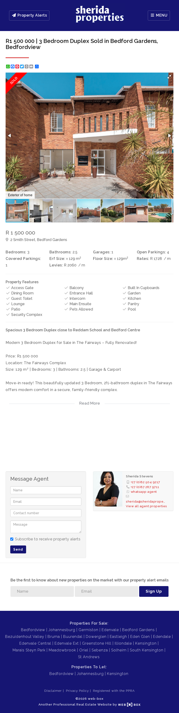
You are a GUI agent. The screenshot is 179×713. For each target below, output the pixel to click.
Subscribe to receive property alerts (47, 539)
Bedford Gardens (138, 630)
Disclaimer (53, 690)
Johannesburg (61, 630)
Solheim (119, 650)
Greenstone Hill (96, 643)
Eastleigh (118, 636)
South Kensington (146, 650)
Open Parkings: (151, 252)
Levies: (56, 265)
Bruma (54, 636)
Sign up (154, 591)
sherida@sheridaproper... (145, 501)
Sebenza (100, 650)
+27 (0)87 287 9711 (145, 487)
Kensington (146, 643)
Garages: (101, 252)
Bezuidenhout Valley (24, 636)
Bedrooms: (16, 252)
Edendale (162, 636)
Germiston (88, 630)
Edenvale (110, 630)
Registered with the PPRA (114, 690)
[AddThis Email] (31, 66)
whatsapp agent (144, 491)
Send (18, 549)
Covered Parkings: (23, 258)
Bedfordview (33, 630)
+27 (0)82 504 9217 (145, 482)
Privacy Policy (77, 690)
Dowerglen (96, 636)
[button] (169, 76)
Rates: (143, 258)
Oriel (83, 650)
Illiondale (123, 643)
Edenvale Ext (67, 643)
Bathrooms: (60, 252)
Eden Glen (140, 636)
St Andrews (89, 657)
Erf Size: (57, 258)
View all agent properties (146, 506)
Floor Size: (103, 258)
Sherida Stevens (139, 476)
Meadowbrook (62, 650)
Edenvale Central (35, 643)
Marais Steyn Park (29, 650)
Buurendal (73, 636)
